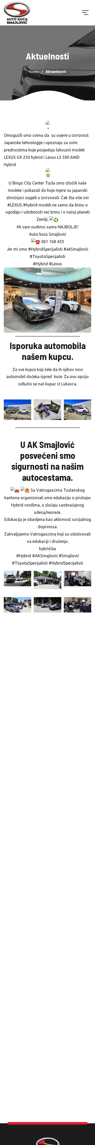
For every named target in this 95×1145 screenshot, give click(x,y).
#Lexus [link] (55, 263)
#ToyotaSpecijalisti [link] (47, 256)
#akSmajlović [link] (76, 249)
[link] (33, 183)
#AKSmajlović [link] (45, 555)
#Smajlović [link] (69, 555)
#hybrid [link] (30, 205)
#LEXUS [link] (14, 205)
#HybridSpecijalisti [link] (45, 249)
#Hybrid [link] (40, 263)
